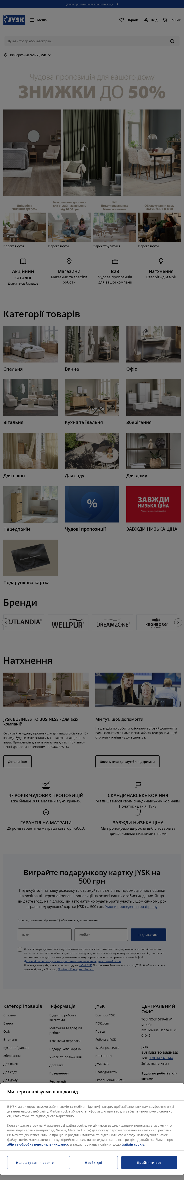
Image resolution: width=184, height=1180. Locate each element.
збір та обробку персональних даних (37, 1144)
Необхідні (93, 1162)
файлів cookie (133, 1144)
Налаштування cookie (35, 1162)
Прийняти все (149, 1162)
